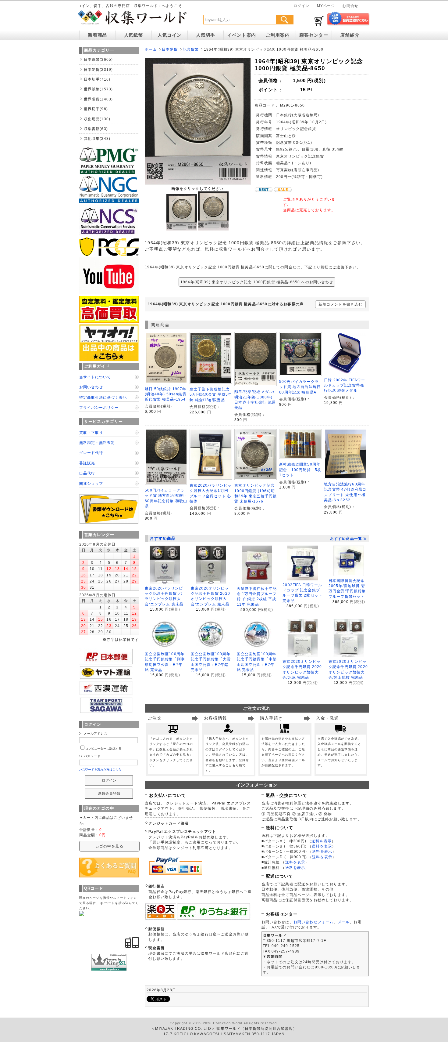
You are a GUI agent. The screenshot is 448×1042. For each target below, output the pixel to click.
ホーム (151, 49)
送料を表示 (321, 841)
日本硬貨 (170, 49)
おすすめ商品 (163, 538)
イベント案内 (241, 35)
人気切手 (205, 35)
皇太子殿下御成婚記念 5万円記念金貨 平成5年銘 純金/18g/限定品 (211, 394)
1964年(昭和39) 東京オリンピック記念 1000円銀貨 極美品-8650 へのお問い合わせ (256, 282)
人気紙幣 (133, 35)
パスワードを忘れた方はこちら (100, 769)
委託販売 (87, 463)
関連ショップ (91, 483)
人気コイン (170, 35)
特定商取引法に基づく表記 (103, 397)
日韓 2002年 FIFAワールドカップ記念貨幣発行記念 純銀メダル (344, 385)
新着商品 (97, 35)
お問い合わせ (91, 387)
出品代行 (87, 473)
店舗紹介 (349, 35)
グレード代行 (91, 453)
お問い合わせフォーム (313, 922)
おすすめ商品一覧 (346, 538)
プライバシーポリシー (99, 407)
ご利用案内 (278, 35)
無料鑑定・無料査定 (97, 443)
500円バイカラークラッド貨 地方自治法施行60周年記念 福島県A (300, 386)
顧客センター (313, 35)
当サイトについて (95, 377)
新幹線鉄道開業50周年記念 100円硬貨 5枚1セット (300, 469)
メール (344, 922)
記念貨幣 (191, 49)
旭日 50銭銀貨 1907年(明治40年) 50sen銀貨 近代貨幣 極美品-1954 (165, 394)
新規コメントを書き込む (340, 304)
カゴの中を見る (109, 846)
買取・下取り (91, 432)
